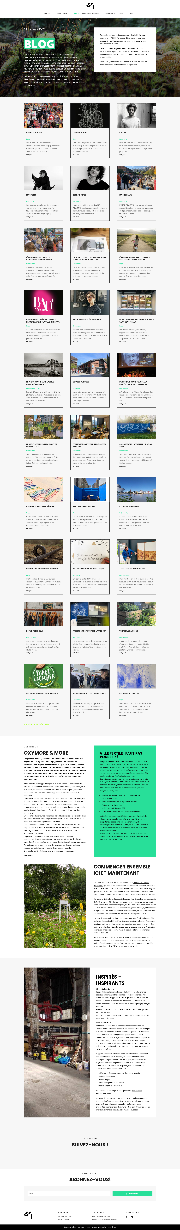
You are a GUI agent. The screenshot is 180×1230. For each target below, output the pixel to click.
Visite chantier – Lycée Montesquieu (89, 693)
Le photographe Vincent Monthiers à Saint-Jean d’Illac (136, 321)
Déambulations (80, 133)
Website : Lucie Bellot (99, 1227)
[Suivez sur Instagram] (132, 1217)
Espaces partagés (81, 382)
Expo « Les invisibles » (129, 693)
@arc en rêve (137, 1090)
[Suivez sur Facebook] (127, 1217)
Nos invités (31, 637)
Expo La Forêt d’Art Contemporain (42, 569)
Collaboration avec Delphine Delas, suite (135, 445)
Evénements (30, 264)
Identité (47, 14)
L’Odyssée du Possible (129, 506)
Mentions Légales (84, 1227)
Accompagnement (90, 14)
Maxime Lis (31, 195)
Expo (28, 139)
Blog (76, 14)
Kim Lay (122, 133)
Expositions (63, 14)
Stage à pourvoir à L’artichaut (87, 319)
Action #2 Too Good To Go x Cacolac (42, 693)
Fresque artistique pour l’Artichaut (89, 631)
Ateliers (76, 575)
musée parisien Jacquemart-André (112, 1015)
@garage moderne (127, 1101)
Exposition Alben (34, 133)
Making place (125, 195)
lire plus (29, 154)
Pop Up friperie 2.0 (34, 631)
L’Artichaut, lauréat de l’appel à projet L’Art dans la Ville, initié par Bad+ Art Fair (42, 321)
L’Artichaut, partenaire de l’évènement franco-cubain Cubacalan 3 (39, 258)
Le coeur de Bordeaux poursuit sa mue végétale (41, 445)
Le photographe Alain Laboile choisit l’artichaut (40, 383)
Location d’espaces (113, 14)
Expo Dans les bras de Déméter (40, 506)
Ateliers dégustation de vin (132, 569)
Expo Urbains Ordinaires (84, 506)
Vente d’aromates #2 (128, 631)
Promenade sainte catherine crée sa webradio (89, 445)
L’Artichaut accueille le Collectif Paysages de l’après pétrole (135, 258)
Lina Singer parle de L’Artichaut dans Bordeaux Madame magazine (90, 258)
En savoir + (28, 855)
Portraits (30, 201)
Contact (132, 14)
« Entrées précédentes (37, 724)
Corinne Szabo (79, 195)
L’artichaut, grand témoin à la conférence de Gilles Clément (133, 383)
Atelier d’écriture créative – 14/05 (88, 569)
